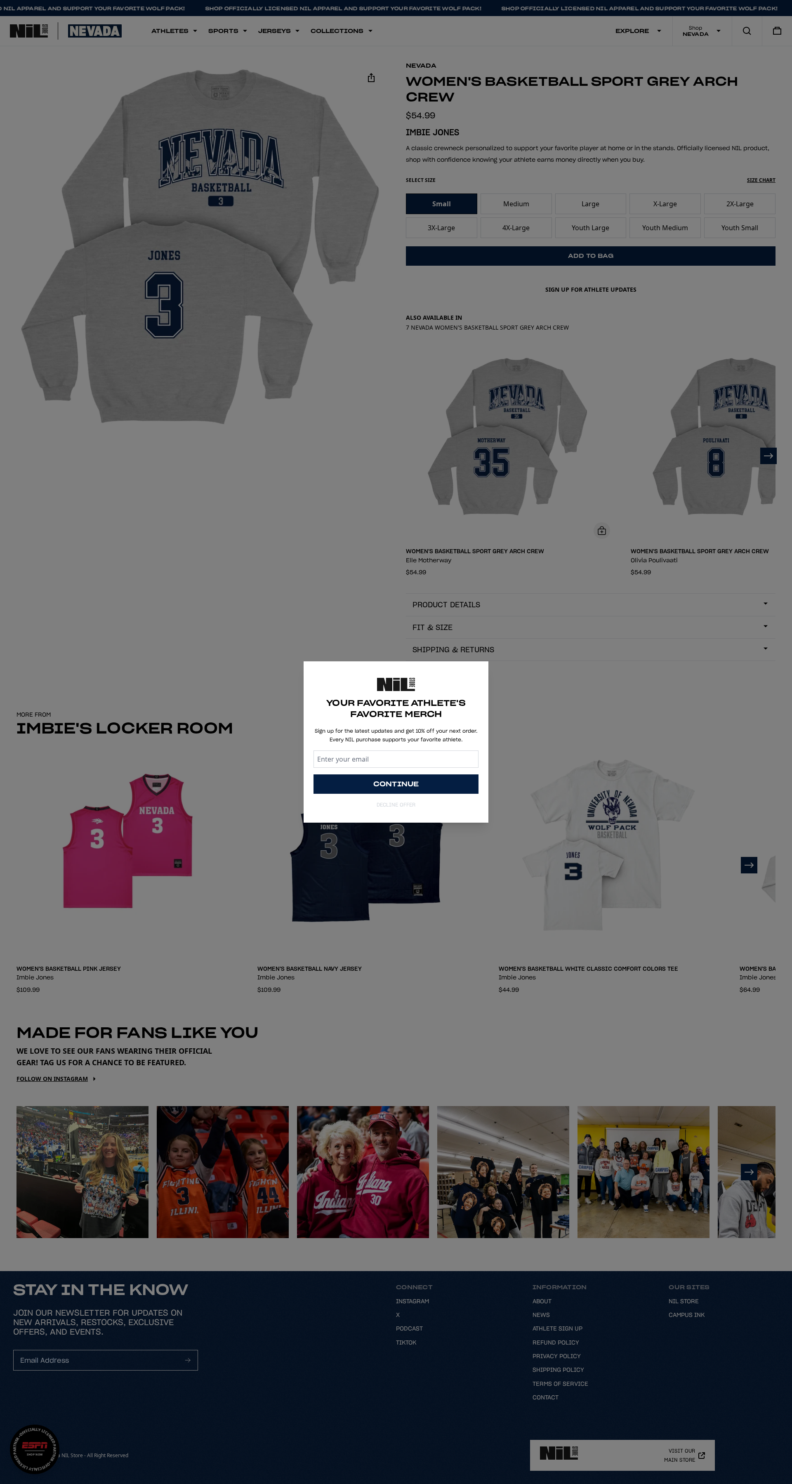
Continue (396, 784)
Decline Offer (396, 805)
